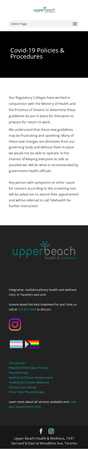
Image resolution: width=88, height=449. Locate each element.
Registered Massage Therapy (29, 368)
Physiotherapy (18, 373)
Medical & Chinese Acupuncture (31, 377)
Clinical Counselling (22, 387)
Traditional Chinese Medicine (29, 382)
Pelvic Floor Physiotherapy (26, 392)
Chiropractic (17, 363)
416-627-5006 (27, 309)
